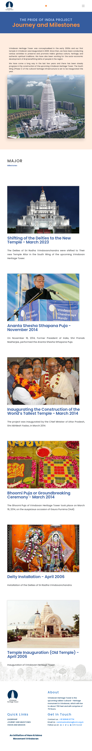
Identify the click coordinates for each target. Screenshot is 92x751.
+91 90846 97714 (66, 719)
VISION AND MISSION (16, 725)
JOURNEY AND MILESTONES (19, 722)
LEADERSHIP (12, 719)
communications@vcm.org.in (70, 722)
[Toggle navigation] (83, 6)
